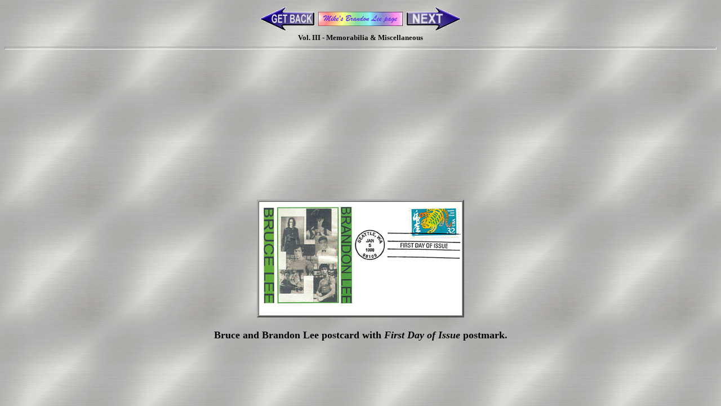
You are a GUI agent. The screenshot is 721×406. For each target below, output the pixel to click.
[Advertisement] (360, 103)
